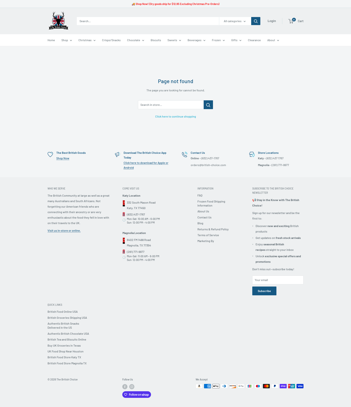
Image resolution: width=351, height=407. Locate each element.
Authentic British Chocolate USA (68, 333)
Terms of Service (208, 235)
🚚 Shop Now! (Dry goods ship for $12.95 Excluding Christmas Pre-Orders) (175, 3)
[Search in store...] (208, 104)
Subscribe (264, 291)
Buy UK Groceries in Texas (64, 345)
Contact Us (204, 217)
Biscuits (156, 40)
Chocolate (133, 40)
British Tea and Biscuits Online (67, 339)
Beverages (194, 40)
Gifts (234, 40)
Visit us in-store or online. (64, 230)
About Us (203, 211)
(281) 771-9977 (135, 251)
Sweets (172, 40)
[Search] (255, 21)
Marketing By (205, 241)
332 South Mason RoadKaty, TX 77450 (141, 205)
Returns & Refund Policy (213, 229)
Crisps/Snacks (111, 40)
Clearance (254, 40)
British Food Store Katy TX (64, 357)
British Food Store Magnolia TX (67, 363)
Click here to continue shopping (175, 116)
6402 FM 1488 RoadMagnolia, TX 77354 (139, 242)
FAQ (199, 195)
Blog (200, 223)
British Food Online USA (63, 311)
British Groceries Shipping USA (67, 317)
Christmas (85, 40)
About (271, 40)
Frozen (216, 40)
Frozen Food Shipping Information (211, 203)
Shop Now (62, 158)
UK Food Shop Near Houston (66, 351)
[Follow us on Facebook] (124, 386)
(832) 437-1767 (136, 214)
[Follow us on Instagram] (131, 386)
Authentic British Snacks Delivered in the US (63, 325)
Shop (64, 40)
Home (51, 40)
